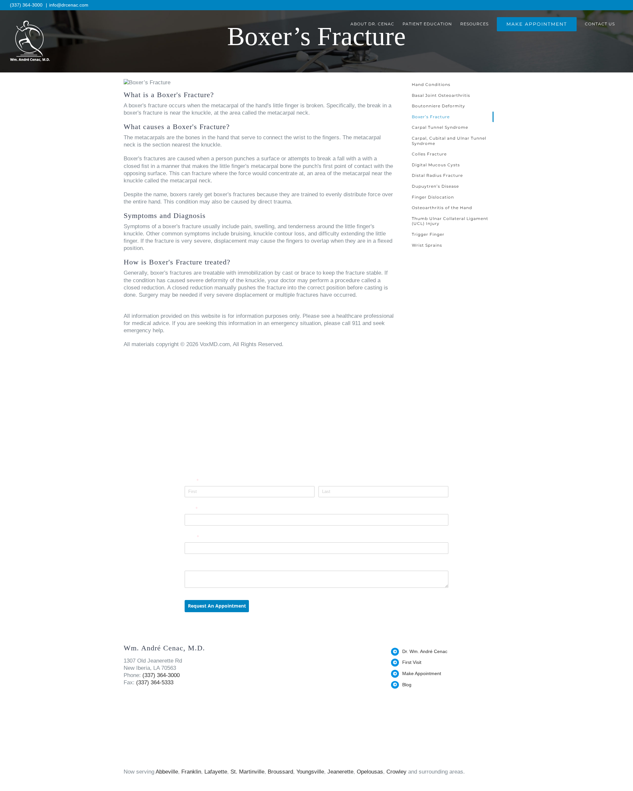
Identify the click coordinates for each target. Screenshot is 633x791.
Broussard (280, 772)
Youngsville (310, 772)
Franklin (191, 772)
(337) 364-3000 (27, 5)
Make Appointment (421, 673)
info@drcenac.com (68, 5)
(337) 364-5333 (154, 682)
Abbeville (167, 772)
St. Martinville (247, 772)
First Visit (411, 662)
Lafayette (215, 772)
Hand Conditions (431, 84)
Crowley (396, 772)
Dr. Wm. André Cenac (424, 651)
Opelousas (370, 772)
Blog (406, 684)
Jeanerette (340, 772)
